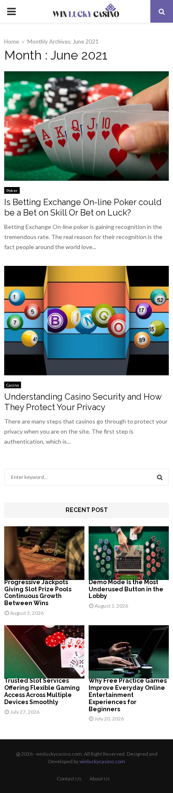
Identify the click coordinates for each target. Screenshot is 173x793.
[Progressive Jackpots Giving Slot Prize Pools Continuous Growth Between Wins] (44, 553)
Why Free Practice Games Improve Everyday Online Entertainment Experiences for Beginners (128, 694)
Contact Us (69, 778)
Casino (12, 384)
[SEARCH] (160, 477)
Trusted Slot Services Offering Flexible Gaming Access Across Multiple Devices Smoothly (42, 691)
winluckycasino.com (102, 761)
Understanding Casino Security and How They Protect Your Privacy (82, 402)
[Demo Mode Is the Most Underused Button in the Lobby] (129, 553)
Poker (12, 190)
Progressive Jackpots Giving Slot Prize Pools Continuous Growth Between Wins (37, 592)
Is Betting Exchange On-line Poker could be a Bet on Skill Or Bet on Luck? (83, 207)
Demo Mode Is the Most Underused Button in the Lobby (126, 589)
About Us (99, 778)
